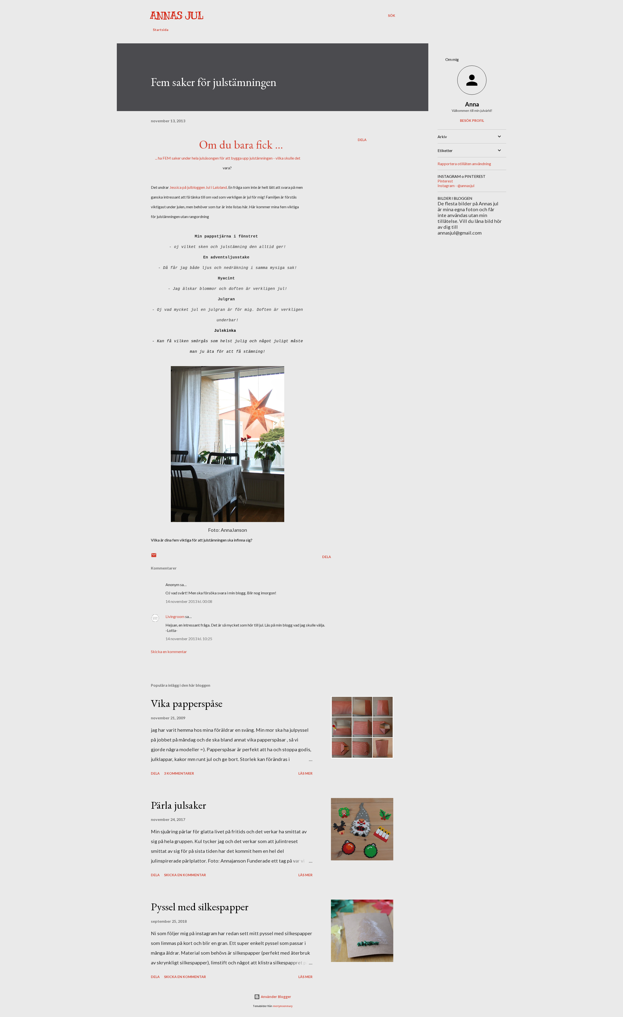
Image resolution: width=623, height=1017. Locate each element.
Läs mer (305, 773)
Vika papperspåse (186, 703)
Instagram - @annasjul (456, 185)
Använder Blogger (275, 996)
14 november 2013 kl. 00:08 (188, 601)
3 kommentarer (179, 773)
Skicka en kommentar (169, 651)
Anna (472, 104)
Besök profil (472, 120)
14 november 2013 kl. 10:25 (188, 638)
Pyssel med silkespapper (199, 906)
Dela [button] (362, 140)
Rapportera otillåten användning (464, 163)
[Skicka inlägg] (154, 557)
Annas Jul (176, 15)
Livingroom (174, 616)
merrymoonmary (283, 1006)
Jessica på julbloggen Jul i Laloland (198, 187)
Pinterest (445, 181)
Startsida (160, 30)
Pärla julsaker (178, 805)
